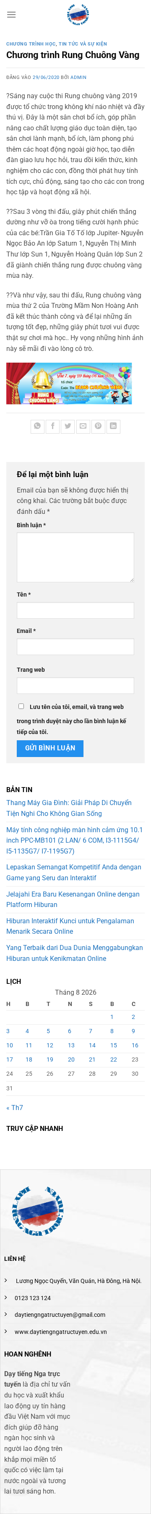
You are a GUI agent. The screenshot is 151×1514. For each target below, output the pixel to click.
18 (29, 1059)
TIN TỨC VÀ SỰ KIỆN (83, 44)
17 (9, 1059)
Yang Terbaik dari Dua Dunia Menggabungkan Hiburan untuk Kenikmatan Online (74, 953)
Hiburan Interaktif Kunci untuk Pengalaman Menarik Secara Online (70, 926)
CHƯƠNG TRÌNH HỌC (31, 44)
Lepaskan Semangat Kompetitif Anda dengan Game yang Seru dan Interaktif (73, 872)
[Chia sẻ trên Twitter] (68, 427)
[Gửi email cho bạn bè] (83, 427)
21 (92, 1059)
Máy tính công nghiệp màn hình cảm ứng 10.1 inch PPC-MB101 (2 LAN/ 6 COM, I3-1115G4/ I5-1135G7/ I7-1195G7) (74, 840)
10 (9, 1045)
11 (29, 1045)
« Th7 (14, 1108)
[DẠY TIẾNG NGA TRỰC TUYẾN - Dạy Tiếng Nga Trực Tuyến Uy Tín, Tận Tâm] (78, 14)
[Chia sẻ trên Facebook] (53, 427)
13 (71, 1045)
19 (50, 1059)
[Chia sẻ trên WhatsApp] (37, 427)
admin (78, 77)
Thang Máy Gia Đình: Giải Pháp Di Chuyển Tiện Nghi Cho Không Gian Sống (69, 808)
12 (50, 1045)
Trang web (31, 669)
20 (71, 1059)
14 (92, 1045)
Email (26, 631)
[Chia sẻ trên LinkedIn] (113, 427)
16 (135, 1045)
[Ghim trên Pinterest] (98, 427)
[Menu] (11, 14)
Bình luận (31, 525)
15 (113, 1045)
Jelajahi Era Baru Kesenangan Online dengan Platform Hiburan (73, 899)
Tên (24, 594)
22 (113, 1059)
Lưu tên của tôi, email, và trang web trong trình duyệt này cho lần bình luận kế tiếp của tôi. (71, 720)
